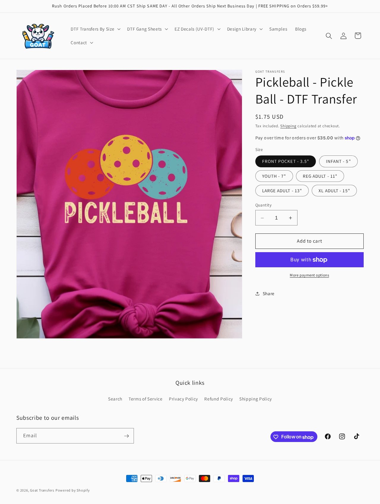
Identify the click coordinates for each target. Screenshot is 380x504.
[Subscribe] (126, 436)
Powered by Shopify (73, 490)
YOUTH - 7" (274, 176)
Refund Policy (218, 399)
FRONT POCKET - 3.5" (285, 161)
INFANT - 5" (338, 161)
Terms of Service (146, 399)
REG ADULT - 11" (320, 176)
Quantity (263, 205)
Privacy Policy (183, 399)
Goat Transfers (42, 490)
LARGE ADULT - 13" (282, 190)
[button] (95, 29)
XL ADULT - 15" (334, 190)
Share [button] (269, 293)
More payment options (309, 275)
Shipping (288, 126)
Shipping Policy (255, 399)
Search (115, 399)
